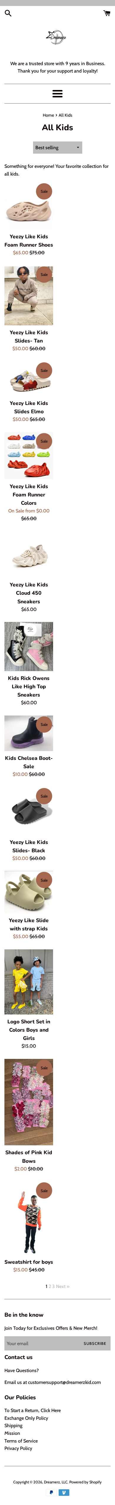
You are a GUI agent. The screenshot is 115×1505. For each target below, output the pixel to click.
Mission (12, 1433)
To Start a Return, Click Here (32, 1410)
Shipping (13, 1425)
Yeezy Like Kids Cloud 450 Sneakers (29, 593)
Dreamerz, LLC (56, 1482)
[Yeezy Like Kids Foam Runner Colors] (28, 455)
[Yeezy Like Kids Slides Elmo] (28, 378)
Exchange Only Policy (26, 1418)
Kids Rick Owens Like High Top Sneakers (29, 686)
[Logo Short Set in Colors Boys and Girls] (28, 981)
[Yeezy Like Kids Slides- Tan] (28, 295)
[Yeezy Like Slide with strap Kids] (28, 892)
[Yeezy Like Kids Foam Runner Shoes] (28, 206)
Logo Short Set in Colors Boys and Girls (28, 1030)
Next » (62, 1286)
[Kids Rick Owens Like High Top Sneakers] (28, 646)
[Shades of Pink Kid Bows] (28, 1102)
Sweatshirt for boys (28, 1262)
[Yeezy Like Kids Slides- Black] (28, 811)
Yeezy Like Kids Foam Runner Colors (29, 495)
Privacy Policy (18, 1448)
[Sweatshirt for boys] (28, 1218)
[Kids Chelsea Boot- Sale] (28, 733)
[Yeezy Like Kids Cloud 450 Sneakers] (28, 554)
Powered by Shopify (85, 1482)
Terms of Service (21, 1441)
